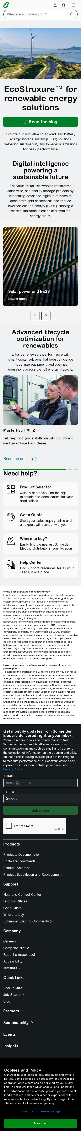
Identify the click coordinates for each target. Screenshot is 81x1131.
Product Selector (16, 868)
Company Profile (16, 948)
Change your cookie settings (40, 1111)
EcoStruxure (12, 988)
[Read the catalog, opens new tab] (20, 458)
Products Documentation (21, 855)
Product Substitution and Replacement (32, 875)
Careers (9, 941)
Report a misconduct (19, 955)
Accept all (40, 1123)
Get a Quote (12, 908)
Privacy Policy (12, 769)
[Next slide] (45, 315)
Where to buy (13, 915)
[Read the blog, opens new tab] (40, 122)
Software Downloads (19, 861)
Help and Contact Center (22, 895)
